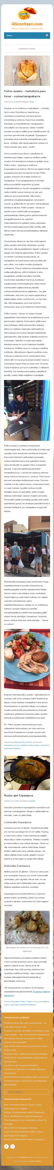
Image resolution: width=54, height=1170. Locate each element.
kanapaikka (8, 745)
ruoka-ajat (14, 1005)
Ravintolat (15, 742)
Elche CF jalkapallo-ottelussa (23, 1128)
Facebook (6, 1146)
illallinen (46, 1002)
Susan (31, 102)
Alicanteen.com (27, 24)
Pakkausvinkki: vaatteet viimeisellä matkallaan (26, 1054)
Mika (6, 1128)
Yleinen (29, 742)
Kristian (32, 801)
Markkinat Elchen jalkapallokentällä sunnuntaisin (26, 1077)
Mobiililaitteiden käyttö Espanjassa (28, 1112)
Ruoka (22, 742)
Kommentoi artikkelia (12, 748)
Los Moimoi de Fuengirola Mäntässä (21, 1065)
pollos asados (34, 745)
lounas (16, 745)
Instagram (12, 1146)
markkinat (24, 745)
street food (44, 745)
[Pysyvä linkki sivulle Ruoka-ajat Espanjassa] (27, 773)
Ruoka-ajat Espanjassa (18, 795)
